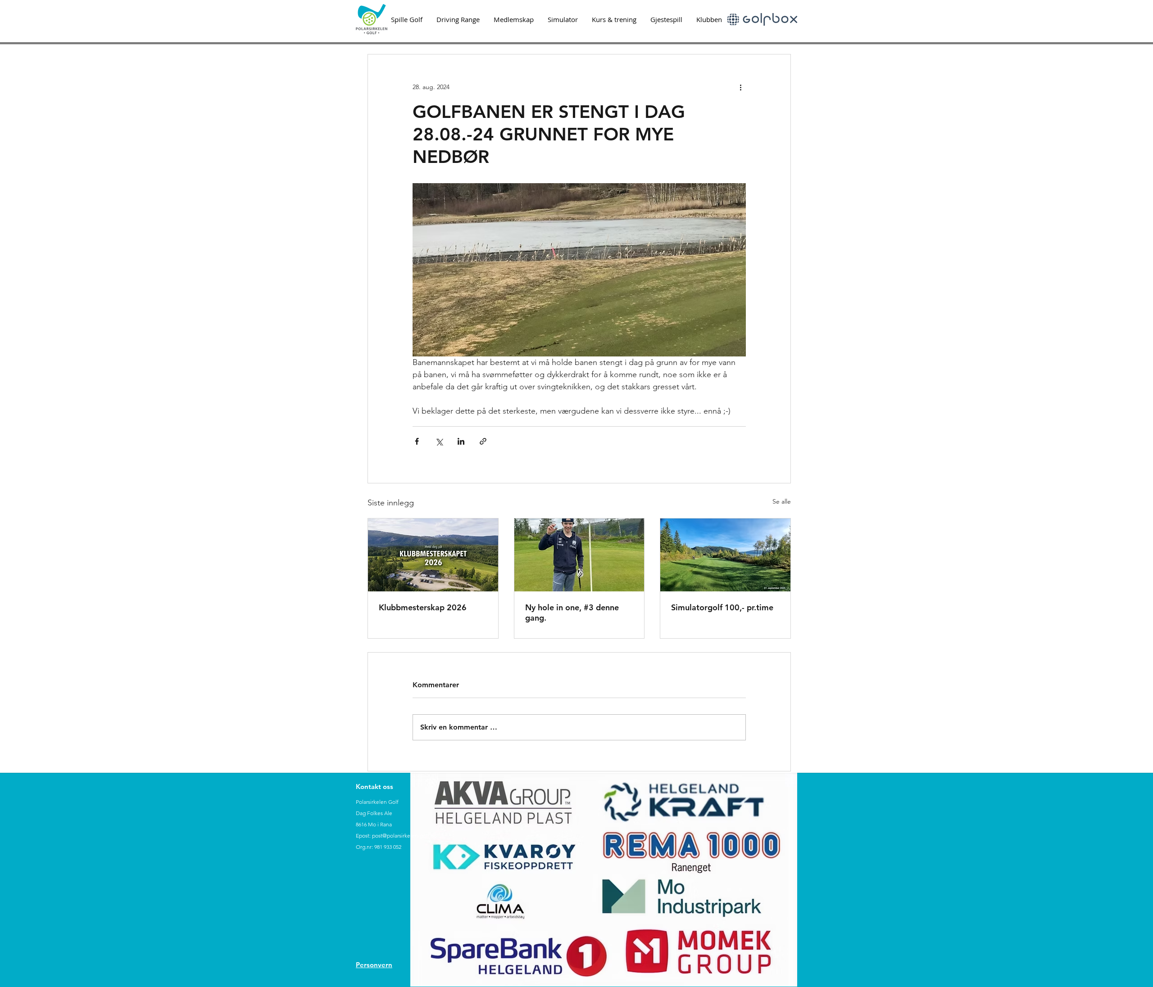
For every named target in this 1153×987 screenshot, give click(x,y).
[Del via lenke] (483, 441)
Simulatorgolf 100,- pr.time (722, 607)
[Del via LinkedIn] (461, 441)
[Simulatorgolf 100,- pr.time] (725, 554)
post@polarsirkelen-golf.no (404, 835)
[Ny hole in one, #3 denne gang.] (579, 554)
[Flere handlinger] (740, 86)
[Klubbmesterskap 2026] (433, 554)
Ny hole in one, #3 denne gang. (572, 612)
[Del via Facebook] (417, 441)
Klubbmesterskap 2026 (423, 607)
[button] (406, 19)
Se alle (781, 501)
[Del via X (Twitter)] (439, 441)
